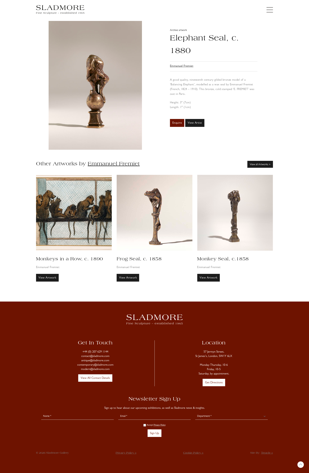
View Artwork (47, 278)
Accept (156, 425)
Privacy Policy (160, 425)
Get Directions (214, 382)
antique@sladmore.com (95, 360)
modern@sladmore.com (95, 369)
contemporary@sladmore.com (95, 365)
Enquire (177, 123)
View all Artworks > (260, 164)
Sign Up (154, 433)
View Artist (195, 123)
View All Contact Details (95, 378)
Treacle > (267, 453)
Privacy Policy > (126, 453)
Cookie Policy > (193, 453)
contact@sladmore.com (95, 356)
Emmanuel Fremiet (181, 66)
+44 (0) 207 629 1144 (95, 352)
